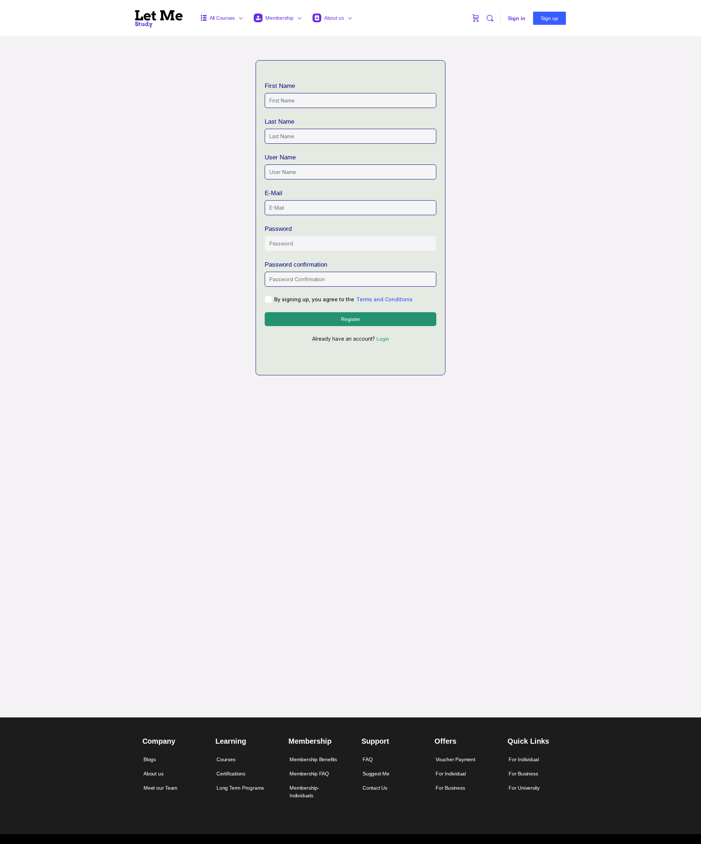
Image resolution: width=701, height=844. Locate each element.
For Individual (451, 774)
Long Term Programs (240, 788)
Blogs (149, 759)
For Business (450, 788)
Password (278, 228)
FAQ (367, 759)
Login (382, 339)
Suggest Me (376, 774)
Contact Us (375, 788)
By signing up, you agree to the (343, 299)
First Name (280, 85)
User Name (280, 157)
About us (153, 774)
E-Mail (273, 193)
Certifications (231, 774)
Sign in (516, 18)
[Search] (490, 18)
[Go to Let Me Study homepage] (159, 17)
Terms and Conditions (384, 299)
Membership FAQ (309, 774)
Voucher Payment (455, 759)
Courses (226, 759)
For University (524, 788)
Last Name (279, 121)
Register (350, 319)
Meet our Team (160, 788)
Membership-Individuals (304, 791)
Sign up (549, 18)
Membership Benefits (313, 759)
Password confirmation (296, 264)
